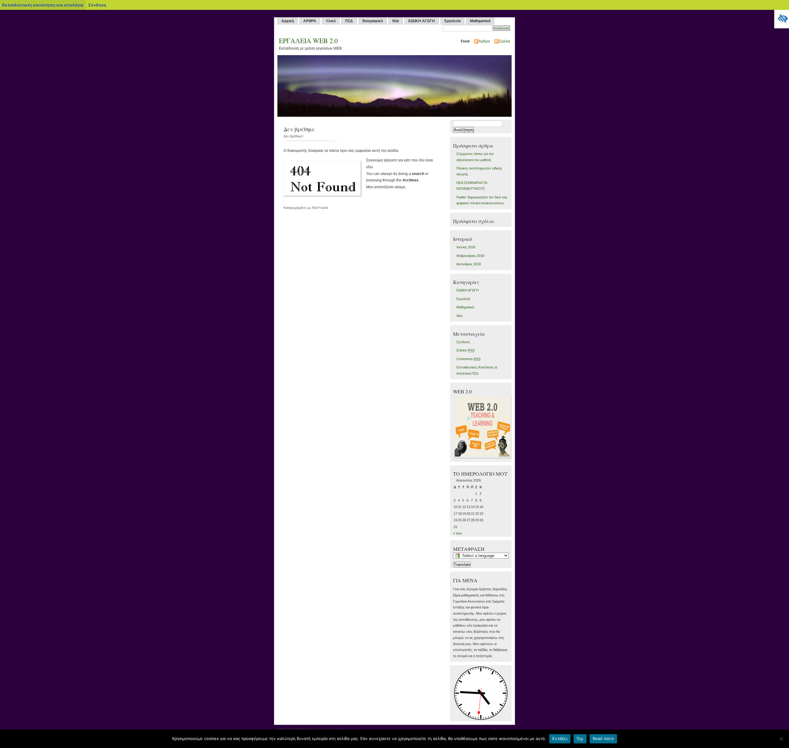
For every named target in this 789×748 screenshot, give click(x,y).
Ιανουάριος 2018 (468, 264)
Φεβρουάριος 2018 (470, 256)
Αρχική (287, 21)
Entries (465, 350)
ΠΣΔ (349, 21)
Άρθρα (484, 41)
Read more (603, 738)
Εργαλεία (452, 21)
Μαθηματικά (480, 21)
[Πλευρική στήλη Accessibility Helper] (781, 17)
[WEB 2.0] (483, 458)
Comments (468, 359)
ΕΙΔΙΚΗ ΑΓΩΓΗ (421, 21)
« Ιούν (457, 533)
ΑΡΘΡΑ (309, 21)
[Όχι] (781, 739)
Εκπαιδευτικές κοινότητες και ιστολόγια (42, 4)
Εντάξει (559, 738)
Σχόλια (504, 41)
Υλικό (331, 21)
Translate (462, 564)
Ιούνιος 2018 (465, 247)
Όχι (580, 738)
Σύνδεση (463, 342)
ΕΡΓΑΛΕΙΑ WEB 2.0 (308, 40)
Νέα (395, 21)
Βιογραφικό (372, 21)
